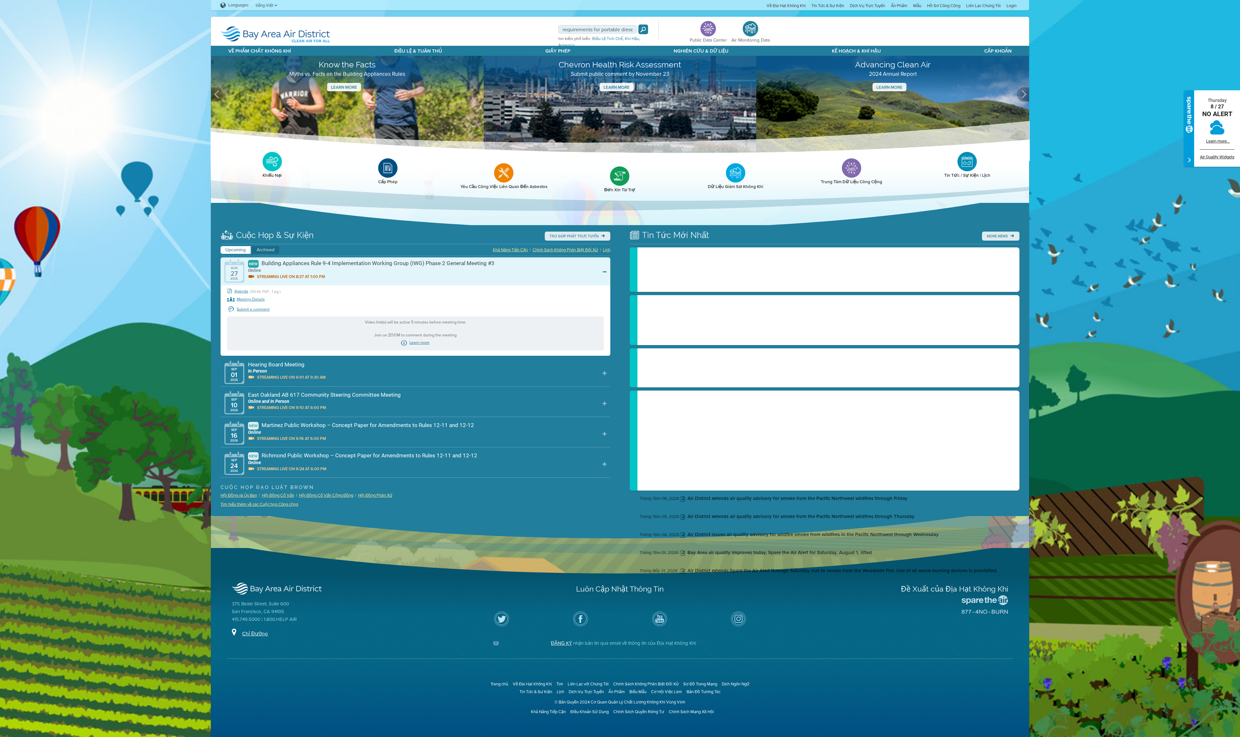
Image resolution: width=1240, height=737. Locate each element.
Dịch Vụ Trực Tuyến (867, 6)
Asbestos (566, 45)
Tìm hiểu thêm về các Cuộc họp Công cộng (259, 504)
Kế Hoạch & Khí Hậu (856, 51)
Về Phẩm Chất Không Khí (259, 51)
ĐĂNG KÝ (561, 643)
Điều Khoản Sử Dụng (589, 712)
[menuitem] (786, 5)
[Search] (643, 29)
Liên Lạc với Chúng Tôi (588, 684)
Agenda (241, 291)
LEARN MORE (889, 87)
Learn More (344, 87)
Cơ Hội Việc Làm (666, 692)
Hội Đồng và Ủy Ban (239, 495)
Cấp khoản (998, 51)
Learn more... (1218, 141)
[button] (217, 94)
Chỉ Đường (255, 633)
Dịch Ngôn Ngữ (735, 684)
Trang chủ (499, 684)
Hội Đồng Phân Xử (375, 495)
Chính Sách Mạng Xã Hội (691, 712)
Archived (265, 249)
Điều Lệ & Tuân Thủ (418, 51)
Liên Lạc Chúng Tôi (983, 6)
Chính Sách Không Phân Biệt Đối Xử (565, 250)
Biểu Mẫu (637, 692)
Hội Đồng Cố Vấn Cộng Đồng (326, 495)
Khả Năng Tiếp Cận (510, 250)
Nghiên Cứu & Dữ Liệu (701, 51)
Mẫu (917, 6)
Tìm (559, 684)
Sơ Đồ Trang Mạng (700, 684)
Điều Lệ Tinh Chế (607, 38)
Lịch (606, 250)
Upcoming (235, 249)
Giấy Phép (557, 51)
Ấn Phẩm (899, 6)
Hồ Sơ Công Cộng (943, 6)
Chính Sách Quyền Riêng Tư (638, 712)
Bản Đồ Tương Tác (703, 692)
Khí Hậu (632, 38)
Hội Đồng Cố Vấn (278, 495)
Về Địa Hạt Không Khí (786, 6)
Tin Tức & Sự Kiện (827, 6)
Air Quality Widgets (1217, 157)
